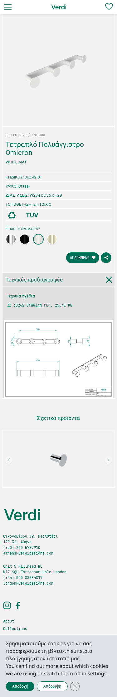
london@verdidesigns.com (28, 583)
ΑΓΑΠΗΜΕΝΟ (81, 257)
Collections (15, 628)
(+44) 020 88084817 (22, 577)
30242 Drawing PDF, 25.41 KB (42, 305)
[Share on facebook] (106, 257)
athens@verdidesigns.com (28, 553)
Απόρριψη (52, 686)
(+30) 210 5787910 (21, 547)
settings (97, 673)
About (8, 621)
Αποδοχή (20, 686)
